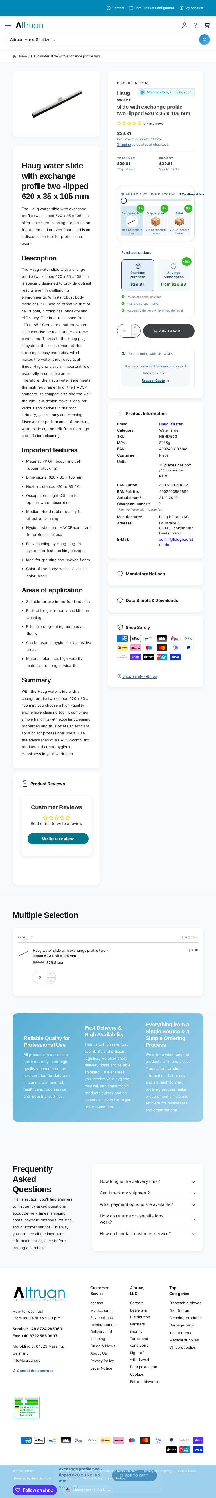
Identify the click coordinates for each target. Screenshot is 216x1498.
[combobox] (108, 39)
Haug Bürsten (171, 424)
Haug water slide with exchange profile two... (67, 56)
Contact (118, 8)
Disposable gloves (185, 1303)
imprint (136, 1331)
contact (97, 1303)
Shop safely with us (139, 676)
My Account (194, 8)
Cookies (137, 1374)
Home (22, 56)
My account (100, 1310)
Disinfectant (179, 1310)
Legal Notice (101, 1368)
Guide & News (102, 1346)
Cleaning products (185, 1318)
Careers (137, 1303)
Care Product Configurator (154, 8)
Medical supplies (184, 1340)
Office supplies (182, 1347)
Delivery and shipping (101, 1335)
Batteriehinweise (144, 1381)
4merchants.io (41, 1478)
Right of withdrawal (139, 1356)
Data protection (143, 1366)
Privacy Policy (102, 1361)
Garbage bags (181, 1325)
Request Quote (153, 380)
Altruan (29, 1471)
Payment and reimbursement (103, 1321)
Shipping (124, 144)
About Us (98, 1353)
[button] (8, 25)
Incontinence (180, 1332)
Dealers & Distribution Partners (140, 1317)
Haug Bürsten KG (133, 82)
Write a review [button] (58, 839)
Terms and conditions (139, 1342)
